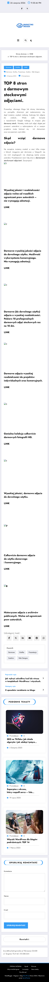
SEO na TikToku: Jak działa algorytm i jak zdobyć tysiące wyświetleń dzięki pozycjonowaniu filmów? (21, 741)
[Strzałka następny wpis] (43, 689)
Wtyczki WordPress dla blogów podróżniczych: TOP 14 (22, 841)
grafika (15, 72)
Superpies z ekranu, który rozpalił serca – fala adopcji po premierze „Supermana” (19, 791)
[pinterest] (36, 638)
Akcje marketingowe (13, 969)
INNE (25, 67)
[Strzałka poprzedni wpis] (43, 678)
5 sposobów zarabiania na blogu (20, 690)
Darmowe (8, 67)
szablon (28, 72)
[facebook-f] (22, 8)
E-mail (6, 910)
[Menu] (18, 40)
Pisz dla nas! (23, 972)
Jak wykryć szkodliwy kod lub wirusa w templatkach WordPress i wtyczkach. (23, 680)
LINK (7, 207)
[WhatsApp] (43, 638)
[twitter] (16, 638)
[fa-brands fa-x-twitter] (27, 8)
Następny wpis (10, 686)
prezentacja (21, 72)
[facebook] (9, 638)
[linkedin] (22, 638)
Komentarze (8, 871)
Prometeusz (14, 735)
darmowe (9, 72)
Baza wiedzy (35, 969)
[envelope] (29, 638)
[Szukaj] (25, 40)
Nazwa (6, 896)
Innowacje (25, 969)
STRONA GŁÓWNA (15, 966)
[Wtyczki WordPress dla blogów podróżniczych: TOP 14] (24, 822)
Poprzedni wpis (10, 675)
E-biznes (33, 966)
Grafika (18, 67)
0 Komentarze (25, 76)
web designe (35, 72)
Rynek (26, 966)
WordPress (26, 976)
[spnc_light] (31, 40)
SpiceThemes (26, 978)
